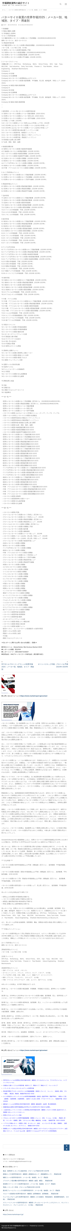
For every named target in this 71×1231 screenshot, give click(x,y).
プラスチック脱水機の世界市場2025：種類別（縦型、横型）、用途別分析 (28, 1181)
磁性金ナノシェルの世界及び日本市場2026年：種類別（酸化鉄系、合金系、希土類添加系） (30, 1104)
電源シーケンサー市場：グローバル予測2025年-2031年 (21, 1187)
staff (4, 25)
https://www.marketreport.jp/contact (33, 696)
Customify (41, 1225)
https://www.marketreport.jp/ (13, 1214)
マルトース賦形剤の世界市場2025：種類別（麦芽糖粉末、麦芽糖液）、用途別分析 (30, 1194)
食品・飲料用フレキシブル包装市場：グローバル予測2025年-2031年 (26, 1171)
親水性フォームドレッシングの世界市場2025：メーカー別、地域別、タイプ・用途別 (31, 1190)
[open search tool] (60, 4)
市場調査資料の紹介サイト (16, 3)
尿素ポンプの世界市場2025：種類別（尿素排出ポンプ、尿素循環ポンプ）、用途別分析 (32, 1174)
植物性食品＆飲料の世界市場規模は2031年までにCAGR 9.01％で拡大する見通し (27, 1107)
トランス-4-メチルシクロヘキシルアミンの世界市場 (18, 1088)
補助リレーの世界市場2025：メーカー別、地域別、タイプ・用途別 (25, 1177)
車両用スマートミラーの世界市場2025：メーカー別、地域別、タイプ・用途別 (29, 1184)
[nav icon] (66, 4)
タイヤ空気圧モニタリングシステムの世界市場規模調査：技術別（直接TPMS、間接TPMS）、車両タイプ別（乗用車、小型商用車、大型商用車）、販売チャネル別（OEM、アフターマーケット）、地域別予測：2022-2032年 (35, 1099)
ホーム (4, 10)
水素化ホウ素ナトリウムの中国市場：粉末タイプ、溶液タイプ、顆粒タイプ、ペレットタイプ (30, 1085)
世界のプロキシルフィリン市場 (12, 1115)
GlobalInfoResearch (26, 25)
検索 (66, 1147)
